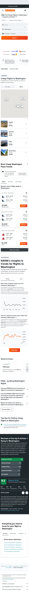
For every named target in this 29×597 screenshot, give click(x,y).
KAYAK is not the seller (8, 583)
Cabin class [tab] (13, 533)
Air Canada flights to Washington (12, 551)
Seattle (11, 122)
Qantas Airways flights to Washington (13, 542)
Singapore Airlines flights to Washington (13, 549)
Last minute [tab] (18, 181)
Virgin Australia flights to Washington (13, 545)
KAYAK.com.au (4, 566)
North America (23, 566)
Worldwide (16, 566)
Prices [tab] (7, 279)
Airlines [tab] (5, 533)
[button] (27, 6)
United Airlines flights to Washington (13, 547)
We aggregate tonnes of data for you (12, 586)
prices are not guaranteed (7, 579)
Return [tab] (3, 181)
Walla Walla (12, 151)
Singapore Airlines (13, 480)
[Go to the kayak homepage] (10, 10)
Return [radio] (21, 86)
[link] (14, 350)
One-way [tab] (10, 181)
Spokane (11, 131)
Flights (10, 566)
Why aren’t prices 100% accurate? (11, 589)
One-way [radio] (7, 86)
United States (9, 567)
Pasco (10, 141)
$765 (2, 15)
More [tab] (21, 279)
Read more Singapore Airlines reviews (10, 510)
